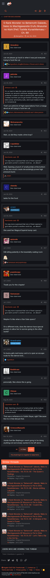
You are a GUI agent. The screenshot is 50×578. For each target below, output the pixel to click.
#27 (45, 248)
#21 (45, 54)
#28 (45, 281)
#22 (45, 83)
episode (14, 239)
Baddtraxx (14, 369)
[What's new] (44, 11)
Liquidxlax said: (10, 404)
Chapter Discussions (23, 476)
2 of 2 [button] (31, 449)
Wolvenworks (16, 122)
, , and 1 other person (26, 112)
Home (38, 570)
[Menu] (3, 4)
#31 (45, 378)
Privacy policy (21, 570)
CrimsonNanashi (17, 428)
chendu (13, 186)
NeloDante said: (10, 157)
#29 (45, 302)
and (17, 262)
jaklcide (13, 74)
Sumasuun (14, 294)
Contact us (31, 567)
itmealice (14, 45)
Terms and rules (7, 570)
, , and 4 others (27, 64)
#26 (45, 216)
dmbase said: (10, 88)
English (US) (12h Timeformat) (14, 567)
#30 (45, 349)
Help (31, 570)
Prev (24, 449)
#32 (45, 400)
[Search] (5, 11)
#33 (45, 436)
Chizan (13, 391)
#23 (45, 131)
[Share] (41, 53)
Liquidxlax (14, 144)
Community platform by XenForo (21, 573)
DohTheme (17, 575)
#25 (45, 194)
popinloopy (15, 272)
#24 (45, 152)
